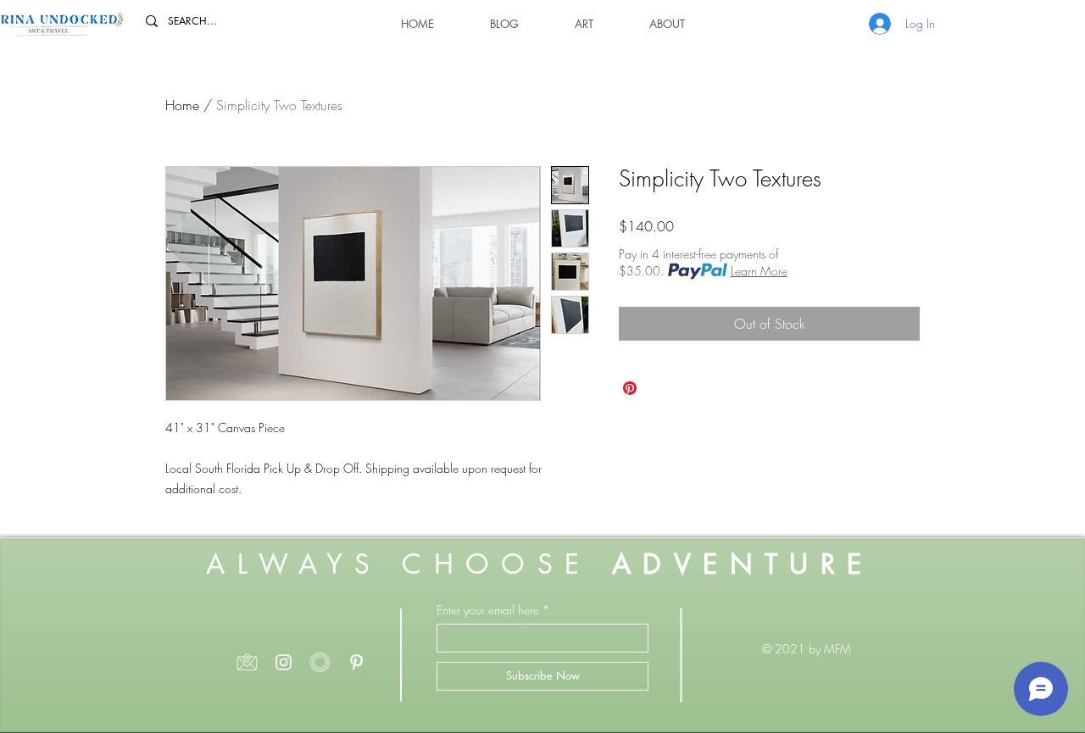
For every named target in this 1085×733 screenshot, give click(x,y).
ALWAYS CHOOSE (539, 564)
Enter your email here (488, 610)
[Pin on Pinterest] (630, 388)
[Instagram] (283, 662)
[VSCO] (320, 662)
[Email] (247, 662)
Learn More (759, 271)
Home (182, 105)
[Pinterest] (356, 662)
